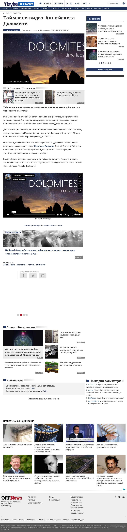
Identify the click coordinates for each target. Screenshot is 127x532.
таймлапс (40, 265)
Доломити (21, 265)
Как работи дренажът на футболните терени (71, 363)
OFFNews (5, 520)
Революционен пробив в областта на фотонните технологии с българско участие (27, 96)
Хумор (106, 8)
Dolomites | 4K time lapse (32, 225)
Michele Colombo (50, 225)
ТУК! (45, 391)
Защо (89, 8)
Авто (77, 3)
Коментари (14, 380)
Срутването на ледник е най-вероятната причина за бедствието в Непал (110, 30)
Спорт (69, 3)
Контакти (32, 497)
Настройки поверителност (77, 511)
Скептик (97, 8)
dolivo (91, 385)
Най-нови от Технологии (20, 87)
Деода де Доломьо (44, 146)
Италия (31, 265)
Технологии (79, 8)
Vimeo (60, 225)
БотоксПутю (93, 401)
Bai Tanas (92, 398)
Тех (85, 3)
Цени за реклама (35, 503)
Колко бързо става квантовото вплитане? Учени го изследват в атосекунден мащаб (103, 392)
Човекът (56, 8)
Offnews (58, 3)
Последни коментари (105, 381)
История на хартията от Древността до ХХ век (69, 93)
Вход (51, 497)
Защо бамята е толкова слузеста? (110, 398)
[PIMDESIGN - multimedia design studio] (117, 527)
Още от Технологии (20, 327)
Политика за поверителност (77, 506)
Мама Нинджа (78, 520)
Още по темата (13, 232)
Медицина (66, 8)
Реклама (31, 500)
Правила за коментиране (76, 501)
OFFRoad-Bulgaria (53, 520)
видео (12, 265)
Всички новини (105, 69)
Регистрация (54, 500)
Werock (66, 520)
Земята (37, 8)
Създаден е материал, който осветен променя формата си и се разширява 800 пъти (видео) (110, 56)
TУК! (33, 388)
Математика (26, 8)
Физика (15, 8)
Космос (5, 8)
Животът (46, 8)
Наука (47, 3)
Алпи (5, 265)
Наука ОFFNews (12, 30)
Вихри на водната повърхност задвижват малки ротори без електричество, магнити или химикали (71, 354)
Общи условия (77, 497)
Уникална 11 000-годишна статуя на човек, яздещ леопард (109, 41)
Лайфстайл (31, 520)
